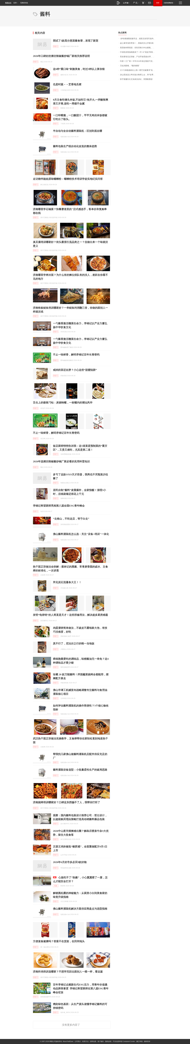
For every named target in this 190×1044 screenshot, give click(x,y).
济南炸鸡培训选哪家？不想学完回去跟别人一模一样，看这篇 (68, 971)
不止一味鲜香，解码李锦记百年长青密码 (76, 354)
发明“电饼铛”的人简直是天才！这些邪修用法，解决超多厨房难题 (70, 614)
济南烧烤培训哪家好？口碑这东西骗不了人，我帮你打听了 (66, 802)
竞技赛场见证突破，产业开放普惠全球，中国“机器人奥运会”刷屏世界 (138, 57)
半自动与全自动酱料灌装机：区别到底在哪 (77, 130)
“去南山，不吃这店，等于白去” (71, 518)
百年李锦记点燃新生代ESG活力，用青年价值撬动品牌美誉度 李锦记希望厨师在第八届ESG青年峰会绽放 (81, 988)
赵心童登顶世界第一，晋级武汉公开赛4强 (136, 43)
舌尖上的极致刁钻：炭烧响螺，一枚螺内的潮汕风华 (62, 402)
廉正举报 (139, 1041)
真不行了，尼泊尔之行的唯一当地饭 (73, 643)
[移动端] (118, 3)
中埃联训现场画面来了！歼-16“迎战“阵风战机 (138, 52)
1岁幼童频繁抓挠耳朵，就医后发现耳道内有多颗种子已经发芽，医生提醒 (138, 39)
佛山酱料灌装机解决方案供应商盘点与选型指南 (80, 908)
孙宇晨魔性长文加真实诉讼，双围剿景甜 (136, 79)
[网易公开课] (126, 3)
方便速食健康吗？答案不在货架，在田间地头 (59, 941)
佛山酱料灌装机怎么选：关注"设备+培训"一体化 (81, 534)
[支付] (143, 3)
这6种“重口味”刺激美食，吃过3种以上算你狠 (79, 69)
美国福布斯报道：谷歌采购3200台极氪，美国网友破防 (138, 48)
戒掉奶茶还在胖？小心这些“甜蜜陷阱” (75, 369)
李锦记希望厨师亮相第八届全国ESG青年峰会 (59, 505)
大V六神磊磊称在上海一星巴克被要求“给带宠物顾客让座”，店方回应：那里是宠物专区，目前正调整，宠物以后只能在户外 (138, 70)
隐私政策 (108, 1041)
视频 (55, 886)
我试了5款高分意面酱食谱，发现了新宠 (75, 40)
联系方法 (85, 1041)
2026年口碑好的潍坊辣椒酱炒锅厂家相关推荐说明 (61, 56)
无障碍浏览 (24, 3)
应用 (15, 3)
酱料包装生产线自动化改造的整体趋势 (75, 146)
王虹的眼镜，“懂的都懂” (130, 66)
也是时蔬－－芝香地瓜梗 (67, 84)
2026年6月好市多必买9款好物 (70, 862)
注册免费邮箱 (168, 3)
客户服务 (101, 1041)
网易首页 (8, 3)
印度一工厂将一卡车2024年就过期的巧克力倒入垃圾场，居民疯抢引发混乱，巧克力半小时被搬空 (138, 61)
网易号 (55, 46)
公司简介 (78, 1041)
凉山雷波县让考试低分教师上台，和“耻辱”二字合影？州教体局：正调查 (138, 75)
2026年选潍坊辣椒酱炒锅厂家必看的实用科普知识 (61, 461)
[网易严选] (135, 3)
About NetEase (68, 1041)
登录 (157, 3)
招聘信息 (93, 1041)
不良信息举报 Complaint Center (124, 1041)
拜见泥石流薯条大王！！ (67, 582)
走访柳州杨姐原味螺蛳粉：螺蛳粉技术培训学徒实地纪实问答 (68, 178)
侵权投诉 (147, 1041)
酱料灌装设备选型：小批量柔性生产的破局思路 (80, 769)
